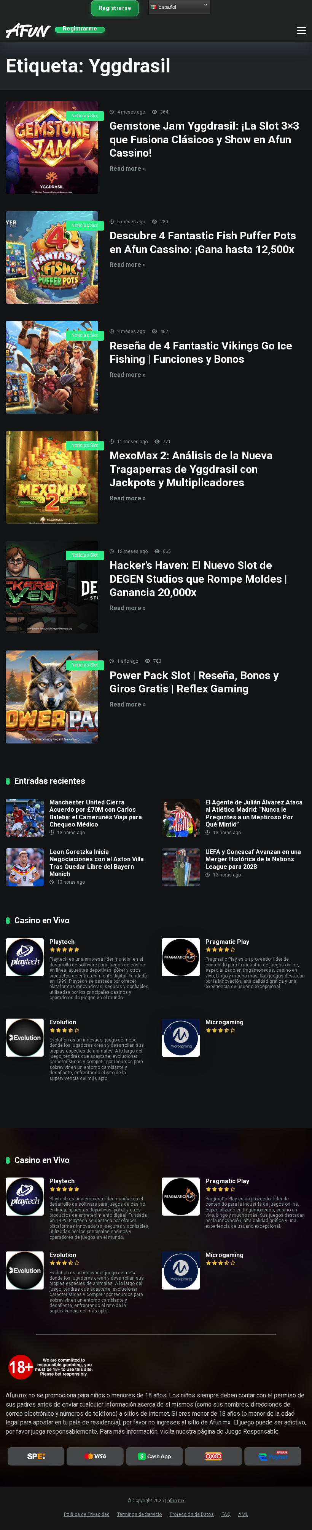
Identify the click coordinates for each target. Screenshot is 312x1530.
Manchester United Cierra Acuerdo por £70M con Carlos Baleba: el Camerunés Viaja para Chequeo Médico (95, 813)
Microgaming (224, 1022)
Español (166, 7)
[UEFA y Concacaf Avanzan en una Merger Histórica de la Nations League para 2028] (183, 867)
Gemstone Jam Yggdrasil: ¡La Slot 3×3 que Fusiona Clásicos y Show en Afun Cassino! (204, 139)
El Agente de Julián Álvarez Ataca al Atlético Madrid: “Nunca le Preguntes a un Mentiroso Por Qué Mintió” (253, 813)
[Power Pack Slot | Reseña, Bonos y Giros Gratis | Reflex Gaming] (52, 696)
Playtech (62, 941)
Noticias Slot (85, 116)
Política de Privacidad (87, 1514)
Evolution (62, 1022)
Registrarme (80, 29)
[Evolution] (27, 1038)
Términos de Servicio (139, 1514)
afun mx (176, 1500)
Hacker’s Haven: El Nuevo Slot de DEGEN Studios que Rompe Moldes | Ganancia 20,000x (198, 579)
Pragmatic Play (227, 941)
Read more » (128, 168)
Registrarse (115, 8)
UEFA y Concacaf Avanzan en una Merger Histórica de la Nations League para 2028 (253, 859)
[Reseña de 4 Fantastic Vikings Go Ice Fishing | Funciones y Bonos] (52, 367)
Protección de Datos (192, 1514)
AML (243, 1514)
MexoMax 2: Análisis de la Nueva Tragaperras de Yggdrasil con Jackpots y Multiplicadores (191, 469)
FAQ (226, 1514)
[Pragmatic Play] (183, 957)
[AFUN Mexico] (28, 29)
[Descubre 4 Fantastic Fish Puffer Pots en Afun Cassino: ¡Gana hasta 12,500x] (52, 257)
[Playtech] (27, 957)
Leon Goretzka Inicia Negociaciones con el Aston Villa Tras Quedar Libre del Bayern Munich (96, 863)
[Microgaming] (183, 1038)
